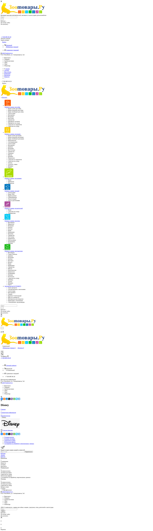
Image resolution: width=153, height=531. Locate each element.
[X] (9, 399)
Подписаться (28, 451)
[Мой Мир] (7, 399)
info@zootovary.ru (7, 53)
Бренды (3, 456)
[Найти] (2, 19)
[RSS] (1, 400)
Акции (3, 455)
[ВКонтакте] (2, 399)
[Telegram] (19, 399)
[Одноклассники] (4, 399)
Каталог (3, 453)
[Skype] (17, 399)
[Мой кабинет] (1, 350)
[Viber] (12, 399)
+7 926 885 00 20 (6, 37)
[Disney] (10, 428)
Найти (3, 511)
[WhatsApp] (14, 399)
